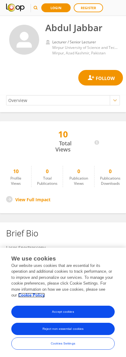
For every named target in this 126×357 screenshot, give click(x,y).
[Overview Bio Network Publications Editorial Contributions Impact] (63, 100)
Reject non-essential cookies (63, 328)
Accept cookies (63, 311)
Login (55, 7)
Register (88, 7)
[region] (63, 302)
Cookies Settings (63, 343)
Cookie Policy (31, 295)
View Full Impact (32, 199)
